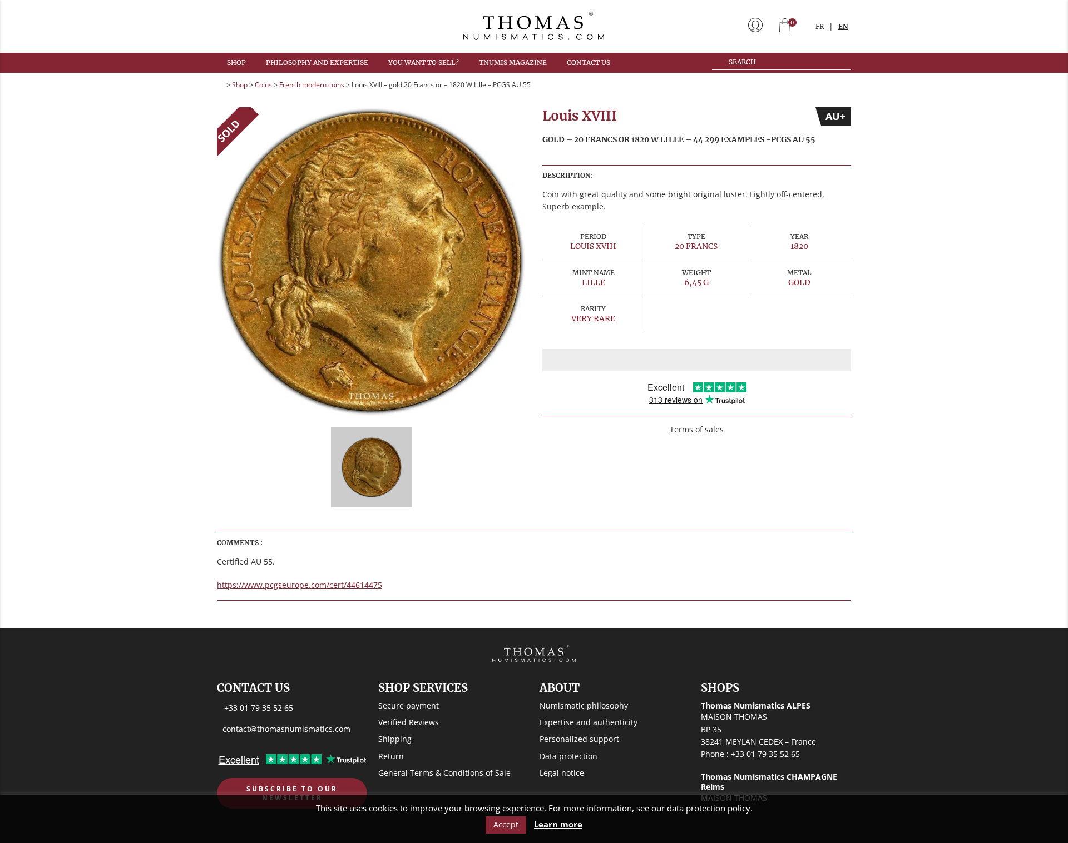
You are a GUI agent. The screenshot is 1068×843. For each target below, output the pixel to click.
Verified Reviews (408, 722)
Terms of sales (697, 429)
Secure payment (408, 705)
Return (391, 756)
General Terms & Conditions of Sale (444, 772)
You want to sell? (423, 62)
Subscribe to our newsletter (292, 793)
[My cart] (784, 26)
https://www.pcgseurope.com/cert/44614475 (299, 585)
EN (843, 26)
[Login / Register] (755, 26)
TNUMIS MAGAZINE (513, 62)
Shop (236, 62)
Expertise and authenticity (588, 722)
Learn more (558, 824)
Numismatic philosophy (584, 705)
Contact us (588, 62)
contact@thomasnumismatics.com (286, 729)
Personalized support (579, 739)
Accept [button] (505, 824)
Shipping (395, 739)
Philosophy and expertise (317, 62)
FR (819, 26)
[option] (371, 261)
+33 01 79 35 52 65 (258, 707)
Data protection (568, 756)
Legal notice (562, 772)
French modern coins (311, 84)
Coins (263, 84)
